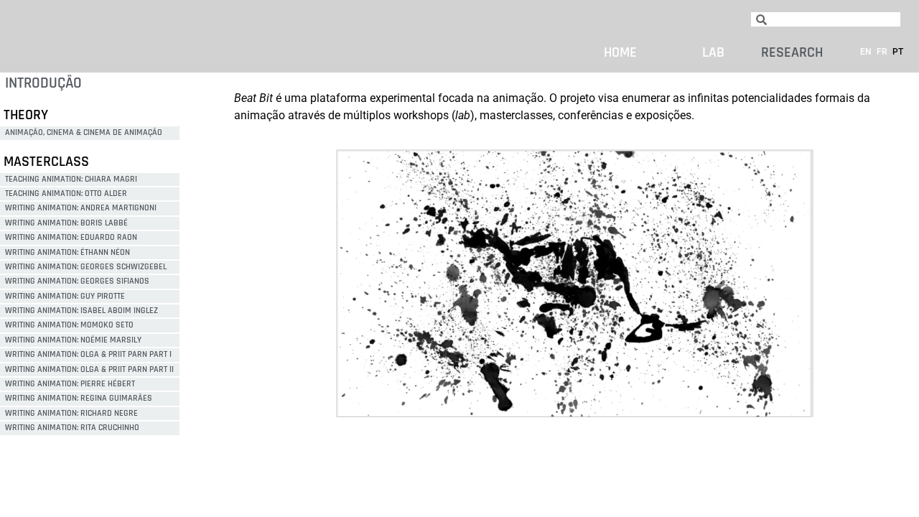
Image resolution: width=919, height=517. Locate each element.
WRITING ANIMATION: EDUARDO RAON (71, 237)
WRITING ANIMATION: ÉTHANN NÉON (67, 252)
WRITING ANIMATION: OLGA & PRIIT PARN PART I (88, 354)
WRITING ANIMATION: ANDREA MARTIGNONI (81, 207)
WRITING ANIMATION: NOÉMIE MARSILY (73, 340)
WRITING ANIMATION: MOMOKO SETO (69, 325)
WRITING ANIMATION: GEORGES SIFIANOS (77, 281)
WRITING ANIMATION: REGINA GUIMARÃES (78, 398)
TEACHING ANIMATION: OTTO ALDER (66, 193)
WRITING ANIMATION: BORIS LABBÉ (66, 223)
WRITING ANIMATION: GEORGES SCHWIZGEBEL (86, 266)
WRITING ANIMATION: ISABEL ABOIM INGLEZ (81, 310)
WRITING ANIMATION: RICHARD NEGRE (71, 413)
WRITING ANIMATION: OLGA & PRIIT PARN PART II (89, 369)
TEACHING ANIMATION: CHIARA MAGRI (71, 179)
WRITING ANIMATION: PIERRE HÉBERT (70, 383)
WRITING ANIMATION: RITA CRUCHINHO (72, 427)
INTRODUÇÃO (43, 83)
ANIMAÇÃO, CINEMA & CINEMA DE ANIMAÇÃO (83, 132)
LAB (711, 52)
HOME (620, 52)
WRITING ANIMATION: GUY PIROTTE (65, 296)
